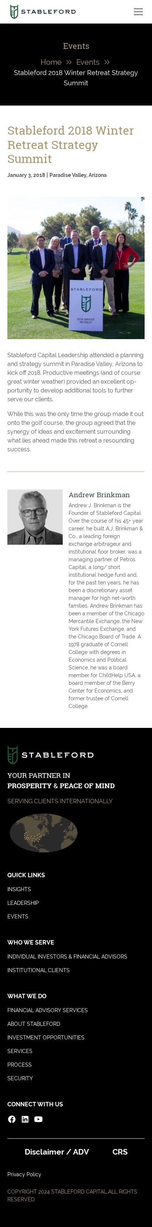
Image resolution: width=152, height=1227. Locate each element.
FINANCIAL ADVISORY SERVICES (47, 1010)
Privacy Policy (24, 1174)
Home (51, 62)
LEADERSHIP (23, 903)
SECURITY (20, 1078)
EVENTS (17, 917)
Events (88, 62)
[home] (43, 12)
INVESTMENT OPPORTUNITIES (45, 1038)
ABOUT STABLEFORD (33, 1024)
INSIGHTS (19, 889)
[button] (136, 12)
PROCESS (19, 1065)
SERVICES (19, 1051)
